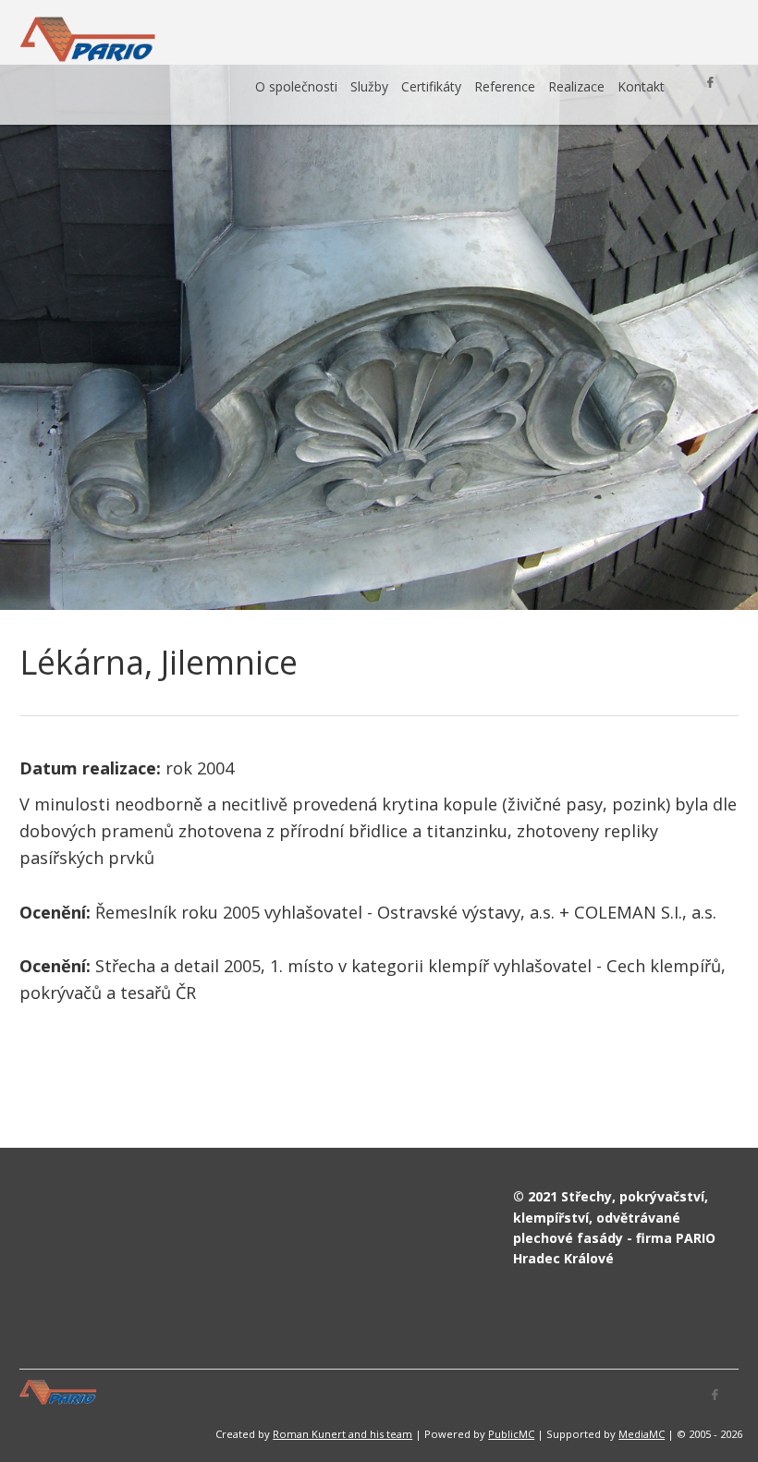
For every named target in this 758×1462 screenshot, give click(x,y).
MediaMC (641, 1434)
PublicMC (511, 1434)
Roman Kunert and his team (342, 1434)
